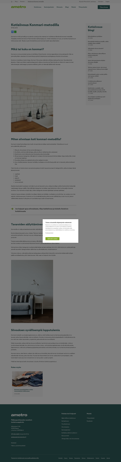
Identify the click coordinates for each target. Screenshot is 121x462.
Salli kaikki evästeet (52, 238)
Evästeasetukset (49, 232)
